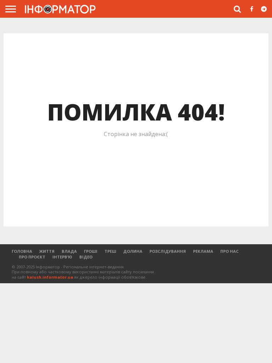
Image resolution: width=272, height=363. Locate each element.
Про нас (229, 251)
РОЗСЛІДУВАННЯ (167, 251)
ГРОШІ (90, 251)
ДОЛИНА (132, 251)
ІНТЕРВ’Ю (62, 256)
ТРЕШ (110, 251)
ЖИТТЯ (47, 251)
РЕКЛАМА (203, 251)
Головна (22, 251)
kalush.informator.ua (50, 277)
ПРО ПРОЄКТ (32, 256)
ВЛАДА (69, 251)
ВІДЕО (85, 256)
